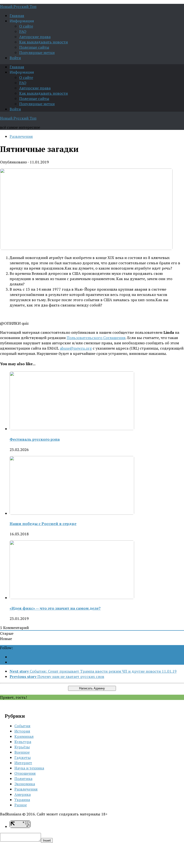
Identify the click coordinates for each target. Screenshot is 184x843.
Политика (23, 778)
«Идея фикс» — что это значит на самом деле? (55, 608)
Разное (20, 805)
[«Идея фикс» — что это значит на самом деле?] (72, 597)
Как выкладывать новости (43, 42)
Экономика (24, 783)
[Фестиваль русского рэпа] (72, 428)
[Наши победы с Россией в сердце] (72, 513)
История (22, 731)
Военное (22, 752)
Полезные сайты (34, 47)
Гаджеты (22, 757)
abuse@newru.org (76, 348)
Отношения (25, 773)
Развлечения (21, 136)
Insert (47, 840)
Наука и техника (29, 768)
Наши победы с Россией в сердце (43, 523)
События (22, 725)
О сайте (26, 26)
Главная (17, 15)
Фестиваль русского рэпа (35, 439)
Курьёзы (22, 747)
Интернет (23, 762)
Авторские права (35, 36)
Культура (22, 741)
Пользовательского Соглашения (96, 337)
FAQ (22, 31)
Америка (22, 794)
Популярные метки (37, 52)
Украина (22, 799)
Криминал (24, 736)
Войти (15, 57)
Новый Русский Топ (18, 6)
